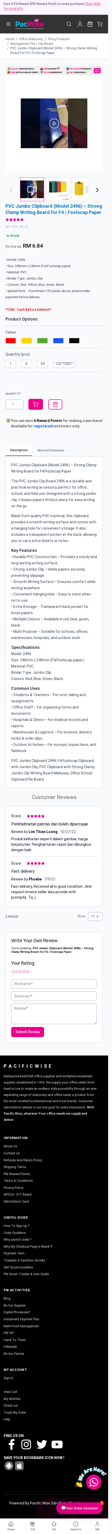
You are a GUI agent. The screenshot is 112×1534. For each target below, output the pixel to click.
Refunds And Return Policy (23, 1160)
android (9, 1466)
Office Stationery (31, 39)
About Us (10, 1146)
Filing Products (59, 39)
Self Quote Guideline (18, 1267)
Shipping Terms (15, 1167)
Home (9, 39)
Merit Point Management (21, 1326)
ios (19, 1466)
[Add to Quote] (55, 404)
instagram (26, 1444)
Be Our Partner (14, 1354)
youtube (56, 1444)
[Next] (97, 190)
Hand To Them (15, 1340)
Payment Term (14, 1253)
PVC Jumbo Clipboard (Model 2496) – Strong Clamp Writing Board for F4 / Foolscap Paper (53, 50)
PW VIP (9, 1333)
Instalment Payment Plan (21, 1319)
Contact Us (12, 1153)
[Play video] (54, 123)
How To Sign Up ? (16, 1226)
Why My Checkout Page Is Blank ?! (28, 1246)
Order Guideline (15, 1233)
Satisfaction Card (16, 1201)
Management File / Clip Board (31, 44)
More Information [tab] (51, 450)
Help (7, 1419)
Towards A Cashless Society (24, 1260)
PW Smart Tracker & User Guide (26, 1274)
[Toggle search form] (68, 24)
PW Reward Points (17, 1174)
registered (43, 426)
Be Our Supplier (15, 1305)
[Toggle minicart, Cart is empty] (99, 24)
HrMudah (10, 1347)
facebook (11, 1444)
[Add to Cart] (35, 404)
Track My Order (15, 1412)
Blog (7, 1298)
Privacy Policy (13, 1188)
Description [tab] (19, 450)
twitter (41, 1444)
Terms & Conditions (18, 1181)
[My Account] (79, 24)
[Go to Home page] (29, 24)
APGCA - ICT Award (18, 1194)
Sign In (8, 1378)
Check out (11, 1405)
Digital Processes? (17, 1312)
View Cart (10, 1392)
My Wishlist (12, 1399)
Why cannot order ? (17, 1239)
